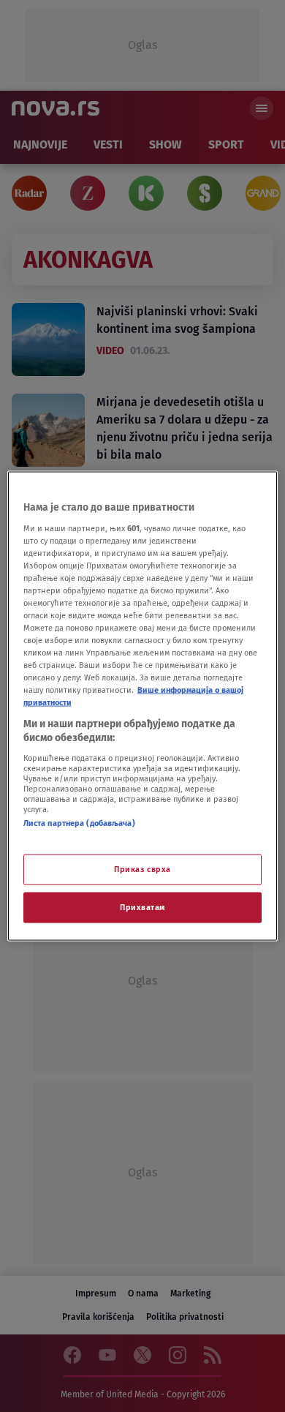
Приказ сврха (142, 869)
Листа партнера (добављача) (79, 822)
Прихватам (142, 907)
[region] (142, 706)
